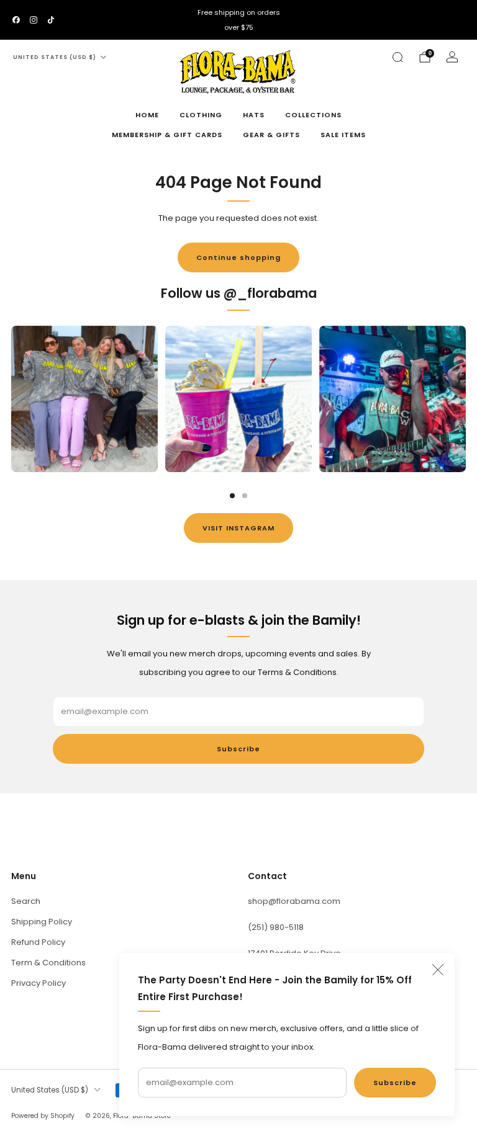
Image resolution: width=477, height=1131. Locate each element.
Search (25, 901)
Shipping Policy (41, 922)
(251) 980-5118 (276, 927)
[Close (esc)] (438, 969)
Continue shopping (238, 257)
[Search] (397, 57)
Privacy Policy (38, 983)
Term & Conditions (48, 962)
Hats (254, 115)
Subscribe (395, 1083)
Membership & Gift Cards (167, 135)
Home (147, 115)
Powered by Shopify (43, 1115)
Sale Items (343, 135)
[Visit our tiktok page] (51, 20)
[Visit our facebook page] (16, 20)
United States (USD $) (54, 57)
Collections (313, 115)
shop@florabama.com (294, 901)
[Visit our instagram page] (33, 20)
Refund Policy (38, 942)
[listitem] (238, 19)
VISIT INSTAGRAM (238, 528)
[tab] (232, 495)
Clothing (200, 115)
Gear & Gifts (271, 135)
